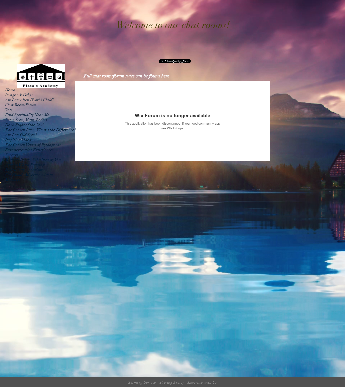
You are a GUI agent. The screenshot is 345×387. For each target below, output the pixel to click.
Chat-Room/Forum (20, 104)
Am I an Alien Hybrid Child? (29, 99)
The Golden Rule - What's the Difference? (40, 129)
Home (10, 90)
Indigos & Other (19, 95)
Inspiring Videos (19, 139)
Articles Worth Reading (25, 164)
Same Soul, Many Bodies (26, 119)
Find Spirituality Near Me (27, 114)
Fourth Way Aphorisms (24, 169)
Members (12, 179)
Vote (9, 109)
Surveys (11, 154)
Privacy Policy (172, 382)
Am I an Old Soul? (21, 134)
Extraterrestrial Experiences (29, 149)
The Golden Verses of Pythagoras (33, 144)
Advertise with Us (202, 382)
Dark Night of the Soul (24, 124)
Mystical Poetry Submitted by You (33, 159)
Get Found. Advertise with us (29, 174)
